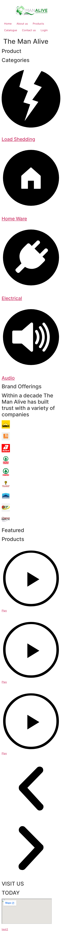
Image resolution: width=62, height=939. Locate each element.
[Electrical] (31, 285)
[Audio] (31, 365)
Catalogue (10, 30)
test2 (5, 929)
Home (8, 23)
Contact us (29, 30)
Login (44, 30)
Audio (8, 378)
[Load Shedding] (31, 126)
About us (22, 23)
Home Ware (14, 218)
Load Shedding (18, 139)
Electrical (12, 298)
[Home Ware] (31, 206)
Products (38, 23)
